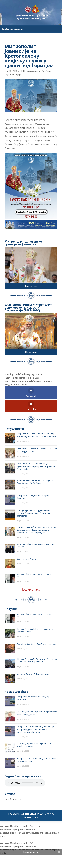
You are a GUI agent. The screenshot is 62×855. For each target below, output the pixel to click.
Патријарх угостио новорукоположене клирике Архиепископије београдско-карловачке (34, 513)
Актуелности (33, 70)
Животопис (31, 351)
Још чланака (31, 589)
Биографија (31, 285)
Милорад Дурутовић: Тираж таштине (33, 674)
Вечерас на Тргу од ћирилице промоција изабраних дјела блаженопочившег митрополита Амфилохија (35, 729)
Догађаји (46, 70)
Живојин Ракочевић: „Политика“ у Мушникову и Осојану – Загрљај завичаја (37, 660)
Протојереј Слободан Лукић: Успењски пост (36, 644)
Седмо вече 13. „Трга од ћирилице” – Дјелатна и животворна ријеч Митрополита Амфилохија (36, 466)
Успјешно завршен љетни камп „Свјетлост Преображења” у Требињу (35, 481)
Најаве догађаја (13, 74)
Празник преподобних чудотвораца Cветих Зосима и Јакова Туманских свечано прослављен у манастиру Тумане (36, 530)
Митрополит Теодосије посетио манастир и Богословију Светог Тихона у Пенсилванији (36, 435)
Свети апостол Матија (26, 559)
